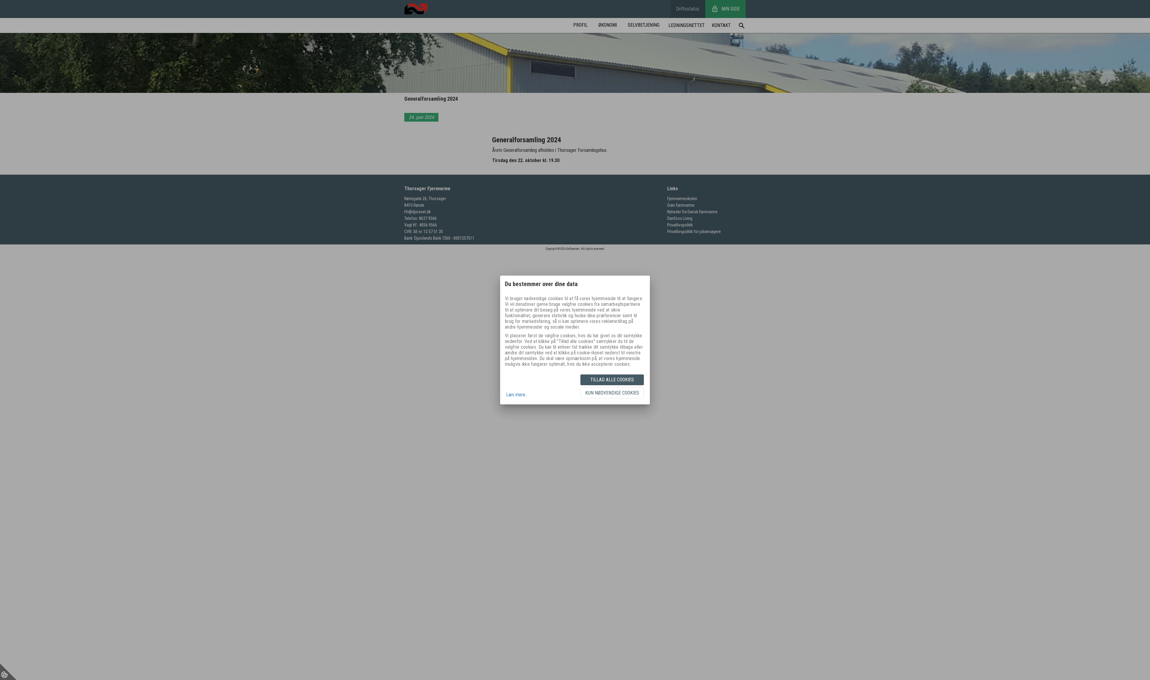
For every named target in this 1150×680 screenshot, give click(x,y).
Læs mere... (517, 395)
